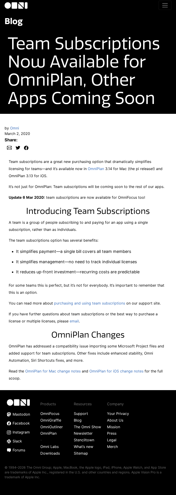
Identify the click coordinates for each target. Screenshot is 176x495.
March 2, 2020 (17, 133)
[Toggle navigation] (165, 5)
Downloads (50, 453)
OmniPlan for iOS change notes (116, 371)
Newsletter (83, 433)
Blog (14, 21)
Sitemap (81, 453)
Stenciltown (84, 440)
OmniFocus (49, 413)
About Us (115, 420)
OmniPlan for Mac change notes (53, 371)
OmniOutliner (51, 427)
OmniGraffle (50, 420)
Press (111, 433)
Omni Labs (49, 446)
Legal (111, 440)
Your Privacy (118, 413)
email (74, 321)
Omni (14, 128)
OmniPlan (96, 168)
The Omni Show (87, 427)
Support (81, 413)
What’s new (83, 446)
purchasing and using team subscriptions (89, 303)
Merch (112, 446)
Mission (113, 427)
